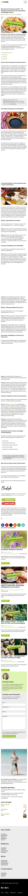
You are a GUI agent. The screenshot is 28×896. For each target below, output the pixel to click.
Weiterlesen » (5, 564)
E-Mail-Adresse (5, 707)
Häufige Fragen (4, 838)
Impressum (20, 892)
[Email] (23, 525)
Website (4, 711)
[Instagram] (4, 888)
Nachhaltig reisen (4, 864)
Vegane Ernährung (4, 850)
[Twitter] (11, 525)
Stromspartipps (18, 102)
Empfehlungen (4, 873)
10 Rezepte (4, 56)
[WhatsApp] (19, 525)
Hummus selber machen (7, 389)
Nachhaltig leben (4, 861)
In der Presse (3, 833)
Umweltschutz (10, 553)
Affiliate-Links (19, 508)
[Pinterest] (6, 525)
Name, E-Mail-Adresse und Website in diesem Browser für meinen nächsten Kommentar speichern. (13, 733)
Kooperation (3, 836)
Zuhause (17, 553)
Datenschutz (13, 892)
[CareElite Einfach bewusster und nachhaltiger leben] (5, 2)
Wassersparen (6, 104)
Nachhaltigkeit (4, 847)
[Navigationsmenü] (25, 2)
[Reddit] (15, 525)
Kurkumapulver (4, 237)
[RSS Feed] (8, 888)
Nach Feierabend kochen (7, 52)
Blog (14, 14)
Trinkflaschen (3, 874)
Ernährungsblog (19, 493)
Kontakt (6, 892)
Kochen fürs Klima (4, 863)
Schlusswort (4, 58)
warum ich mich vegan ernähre (18, 495)
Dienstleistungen (4, 835)
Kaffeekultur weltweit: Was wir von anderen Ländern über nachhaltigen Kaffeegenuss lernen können (12, 585)
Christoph (3, 839)
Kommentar (5, 716)
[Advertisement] (14, 167)
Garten (5, 553)
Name (3, 702)
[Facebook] (2, 525)
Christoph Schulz (7, 14)
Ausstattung (4, 54)
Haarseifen (3, 875)
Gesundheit (10, 627)
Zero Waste (13, 661)
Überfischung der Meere (12, 404)
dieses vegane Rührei (15, 225)
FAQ (2, 892)
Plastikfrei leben (4, 860)
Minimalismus (3, 852)
